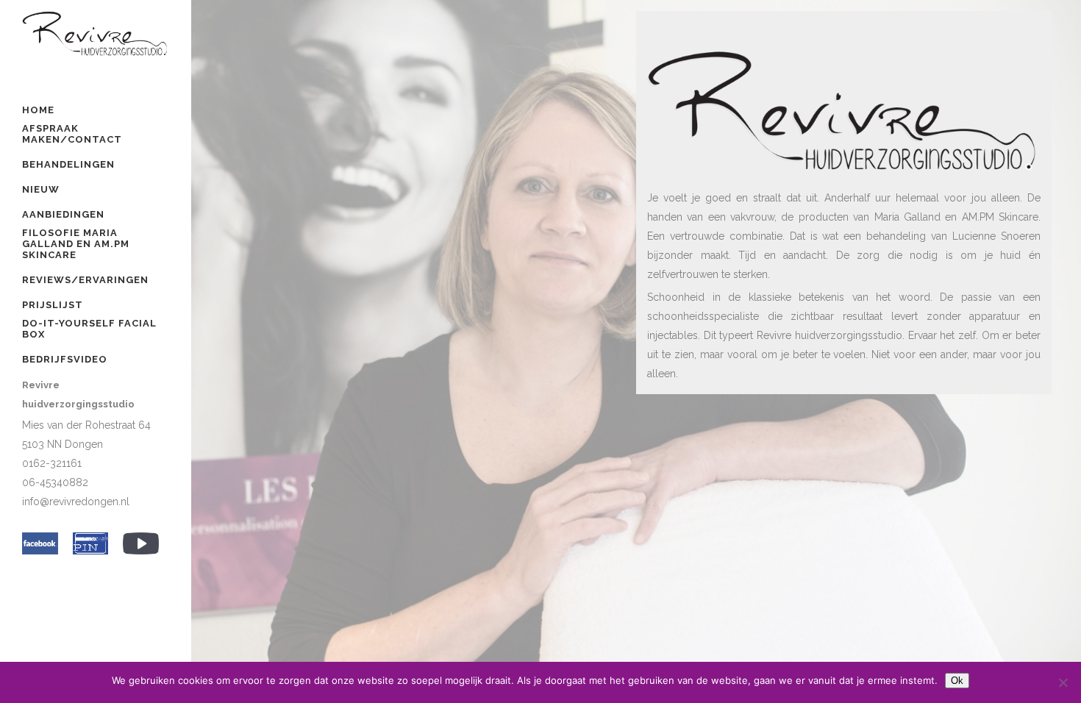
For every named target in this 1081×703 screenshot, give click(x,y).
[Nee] (1062, 682)
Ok (957, 680)
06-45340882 (55, 482)
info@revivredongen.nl (75, 501)
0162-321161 (52, 463)
